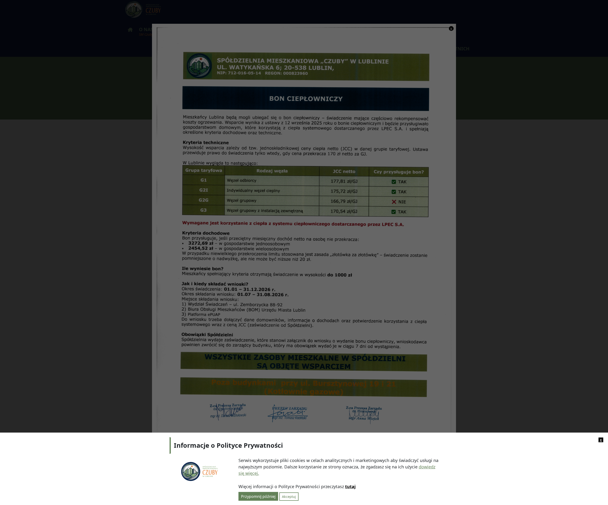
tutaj (350, 486)
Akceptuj (289, 496)
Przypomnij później (258, 496)
